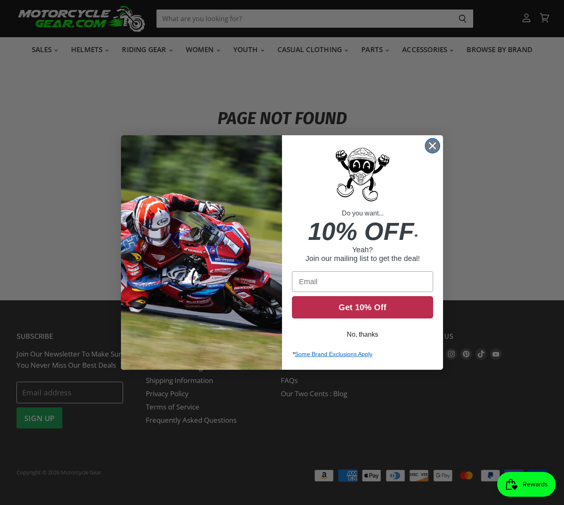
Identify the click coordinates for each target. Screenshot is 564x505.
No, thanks (362, 334)
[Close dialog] (432, 146)
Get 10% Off (362, 307)
